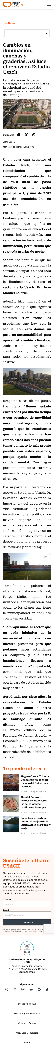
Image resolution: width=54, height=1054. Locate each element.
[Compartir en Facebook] (18, 134)
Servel (27, 1042)
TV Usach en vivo (27, 1004)
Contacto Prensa (27, 1023)
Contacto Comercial (27, 1033)
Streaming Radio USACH (27, 1013)
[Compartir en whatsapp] (33, 134)
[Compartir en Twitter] (26, 134)
